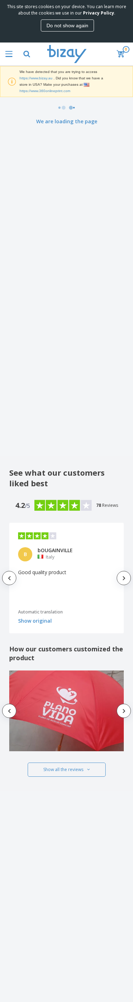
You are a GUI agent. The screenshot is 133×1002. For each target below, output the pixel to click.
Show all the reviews (63, 769)
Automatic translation (40, 612)
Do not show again (67, 25)
